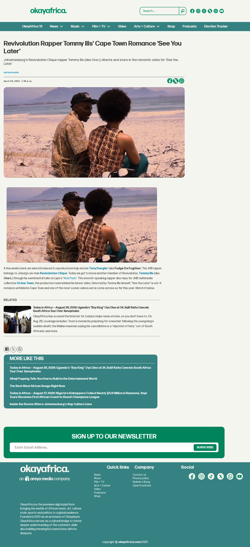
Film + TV (98, 26)
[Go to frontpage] (48, 11)
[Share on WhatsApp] (181, 81)
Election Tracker (216, 26)
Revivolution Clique (53, 273)
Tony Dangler (98, 268)
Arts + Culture (144, 26)
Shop (171, 26)
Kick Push (70, 278)
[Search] (182, 11)
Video (122, 26)
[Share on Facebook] (170, 81)
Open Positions (142, 485)
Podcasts (190, 26)
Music (75, 26)
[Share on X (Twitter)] (175, 81)
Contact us (139, 474)
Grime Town (25, 283)
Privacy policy (141, 478)
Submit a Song (141, 481)
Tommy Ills (146, 273)
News (54, 26)
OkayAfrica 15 (32, 26)
